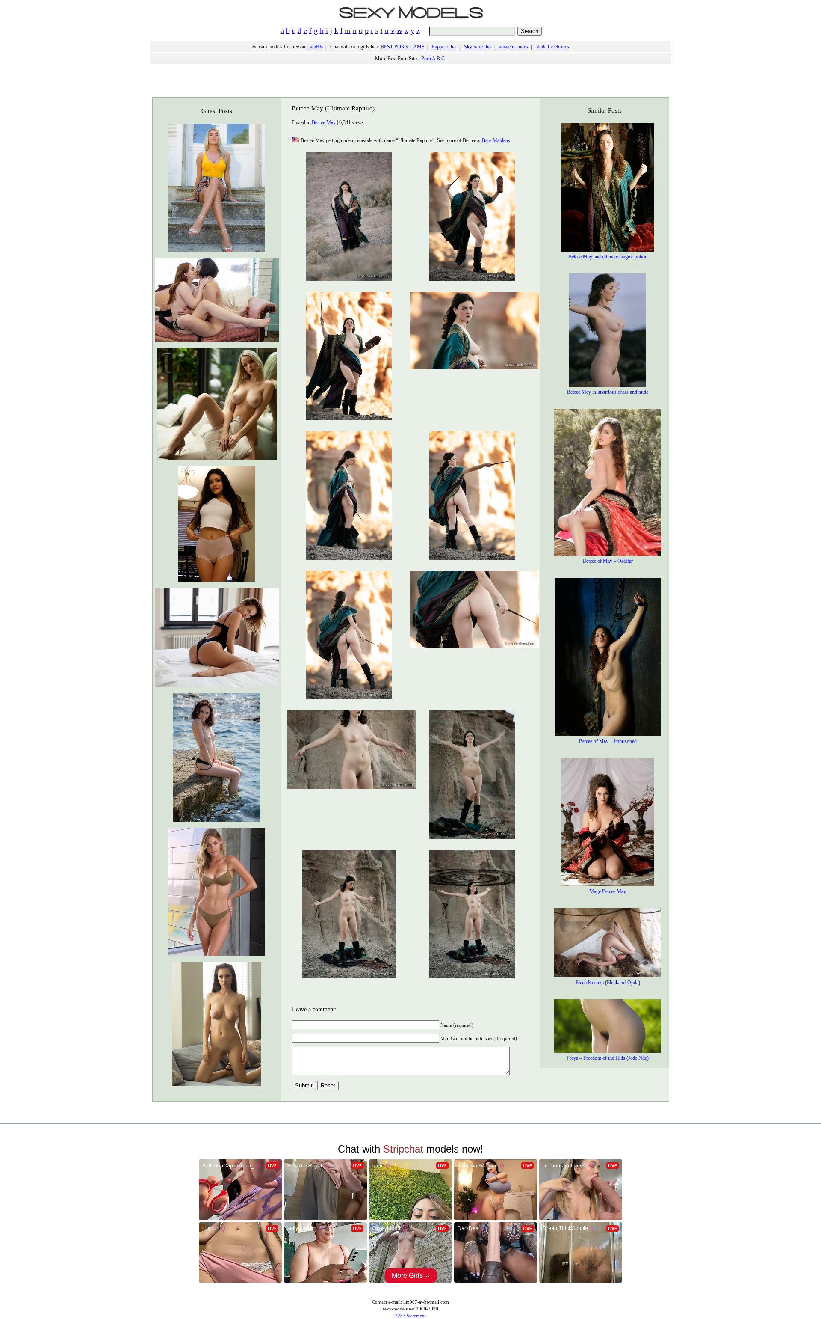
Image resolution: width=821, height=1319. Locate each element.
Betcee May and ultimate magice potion (607, 257)
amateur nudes (513, 47)
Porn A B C (433, 59)
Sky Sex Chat (478, 47)
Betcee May (324, 122)
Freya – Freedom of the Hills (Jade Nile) (608, 1058)
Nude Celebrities (552, 47)
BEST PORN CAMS (403, 47)
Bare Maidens (496, 140)
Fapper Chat (444, 47)
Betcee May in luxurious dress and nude (607, 392)
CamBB (315, 47)
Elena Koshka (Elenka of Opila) (608, 983)
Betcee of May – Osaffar (608, 561)
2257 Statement (410, 1315)
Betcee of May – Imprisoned (608, 741)
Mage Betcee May (607, 891)
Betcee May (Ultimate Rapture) (333, 108)
